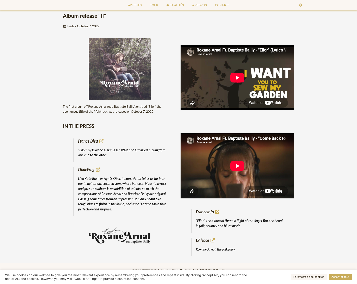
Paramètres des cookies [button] (308, 276)
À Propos (199, 5)
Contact (222, 5)
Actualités (175, 5)
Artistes (135, 5)
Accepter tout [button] (340, 276)
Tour (154, 5)
